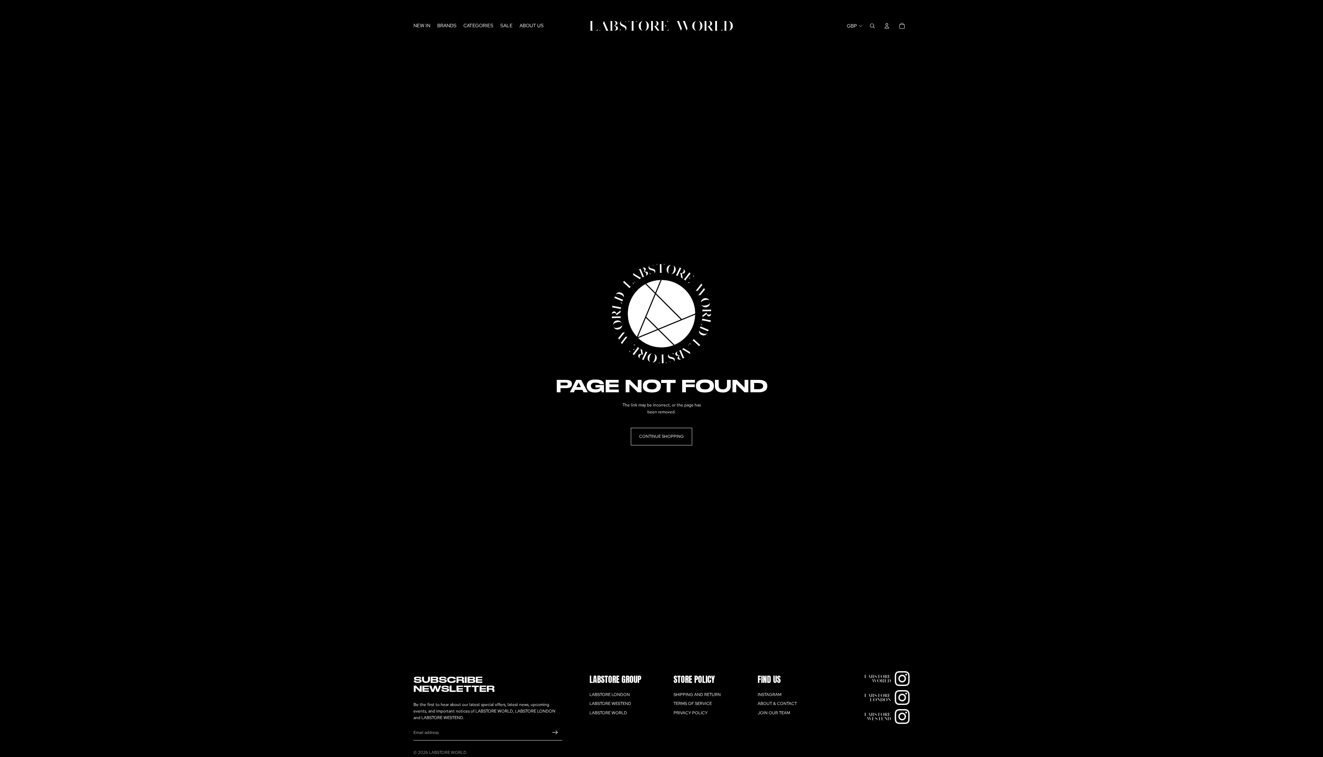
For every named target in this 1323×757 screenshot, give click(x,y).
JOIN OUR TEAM (774, 713)
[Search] (872, 25)
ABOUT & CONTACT (777, 703)
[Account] (886, 25)
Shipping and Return (697, 694)
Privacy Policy (691, 713)
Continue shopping (661, 436)
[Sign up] (555, 732)
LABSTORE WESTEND (610, 703)
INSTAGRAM (769, 694)
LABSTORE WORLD (608, 713)
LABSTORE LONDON (609, 694)
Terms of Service (693, 703)
